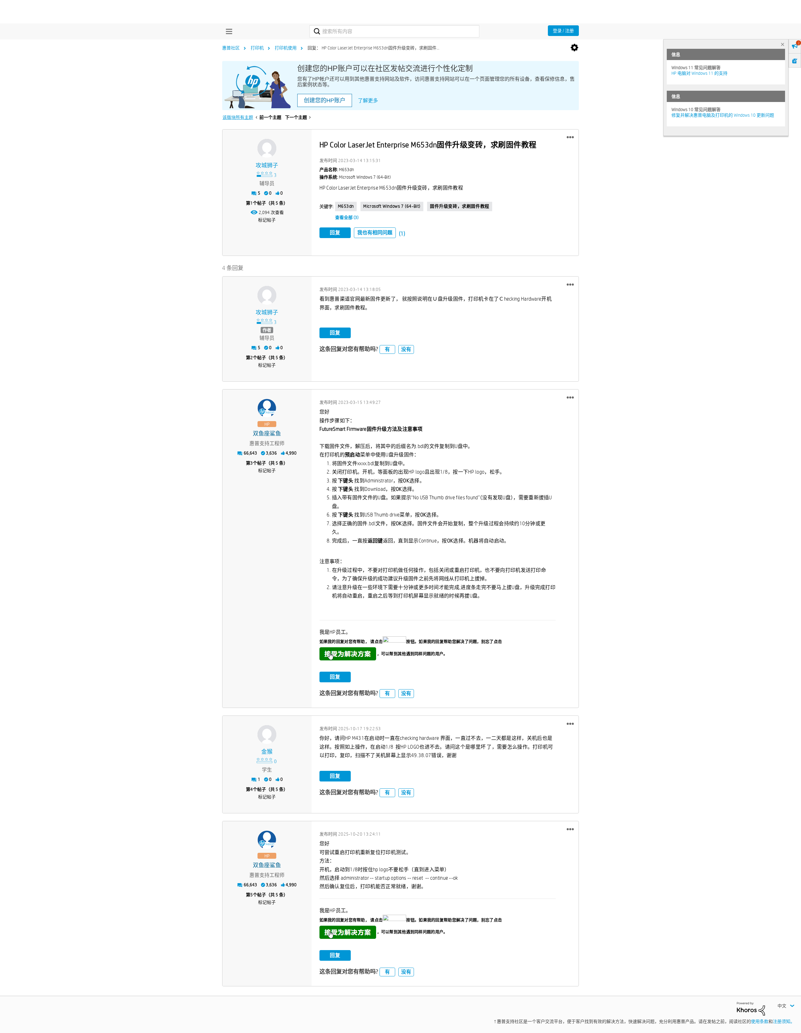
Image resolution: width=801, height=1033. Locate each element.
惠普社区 (231, 48)
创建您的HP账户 (324, 100)
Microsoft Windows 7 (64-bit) (392, 206)
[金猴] (267, 734)
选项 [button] (574, 47)
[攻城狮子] (267, 148)
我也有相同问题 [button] (374, 232)
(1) (402, 233)
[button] (570, 137)
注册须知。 (784, 1021)
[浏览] (227, 31)
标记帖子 (267, 220)
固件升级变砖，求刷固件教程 (459, 206)
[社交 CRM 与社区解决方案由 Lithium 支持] (751, 1008)
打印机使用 (286, 48)
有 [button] (387, 349)
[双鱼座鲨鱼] (267, 408)
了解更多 (368, 100)
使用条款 (759, 1021)
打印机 (257, 48)
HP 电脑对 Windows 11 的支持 (699, 73)
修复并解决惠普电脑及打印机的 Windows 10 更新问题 (722, 115)
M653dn (346, 206)
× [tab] (782, 44)
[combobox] (394, 31)
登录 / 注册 (563, 30)
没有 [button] (406, 349)
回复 (335, 232)
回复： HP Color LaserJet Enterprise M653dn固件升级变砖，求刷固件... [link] (373, 48)
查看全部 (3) (347, 217)
